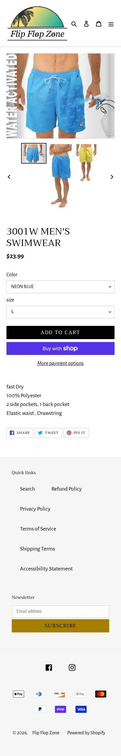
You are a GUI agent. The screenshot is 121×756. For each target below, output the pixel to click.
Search (27, 489)
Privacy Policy (35, 509)
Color (11, 274)
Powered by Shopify (86, 732)
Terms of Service (38, 529)
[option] (34, 153)
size (10, 300)
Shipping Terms (37, 549)
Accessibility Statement (46, 569)
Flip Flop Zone (45, 732)
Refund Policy (66, 489)
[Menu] (111, 23)
